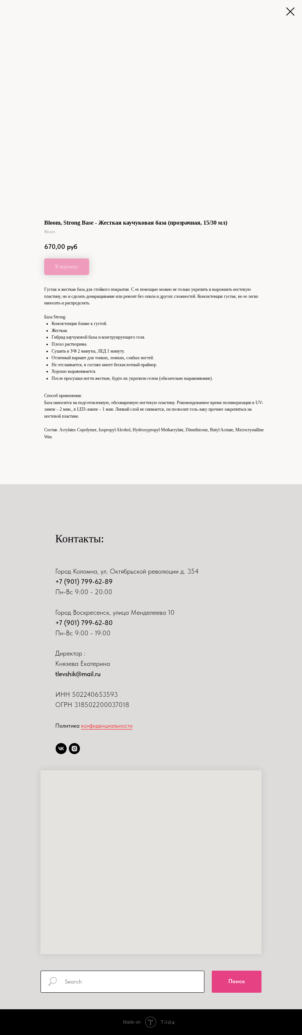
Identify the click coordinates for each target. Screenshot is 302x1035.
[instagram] (74, 748)
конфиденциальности (107, 725)
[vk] (61, 748)
